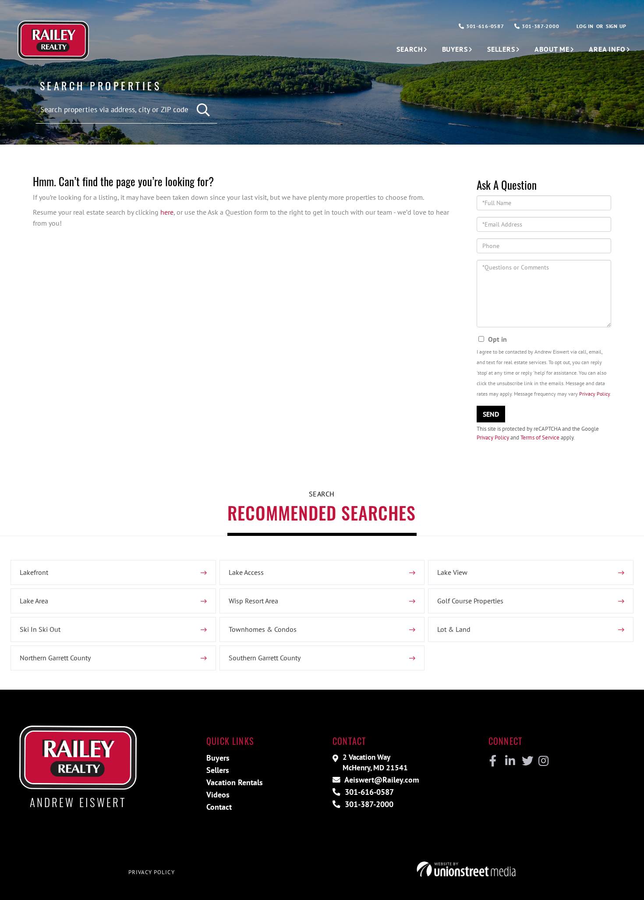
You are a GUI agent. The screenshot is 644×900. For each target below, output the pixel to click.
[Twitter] (526, 761)
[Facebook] (493, 761)
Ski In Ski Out (40, 629)
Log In (585, 26)
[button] (203, 110)
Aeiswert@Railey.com (381, 780)
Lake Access (246, 572)
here (166, 212)
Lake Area (34, 600)
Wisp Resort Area (253, 600)
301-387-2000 (539, 26)
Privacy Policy (594, 393)
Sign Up (616, 26)
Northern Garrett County (55, 657)
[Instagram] (543, 761)
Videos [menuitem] (218, 795)
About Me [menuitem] (552, 49)
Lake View (452, 572)
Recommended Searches (321, 513)
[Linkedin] (509, 761)
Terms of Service (539, 437)
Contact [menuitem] (219, 807)
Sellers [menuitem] (501, 49)
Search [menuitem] (409, 49)
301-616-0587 (484, 26)
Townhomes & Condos (263, 629)
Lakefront (34, 572)
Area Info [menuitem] (607, 49)
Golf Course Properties (470, 600)
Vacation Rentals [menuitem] (234, 782)
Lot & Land (454, 629)
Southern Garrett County (265, 657)
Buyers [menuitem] (455, 49)
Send (491, 414)
